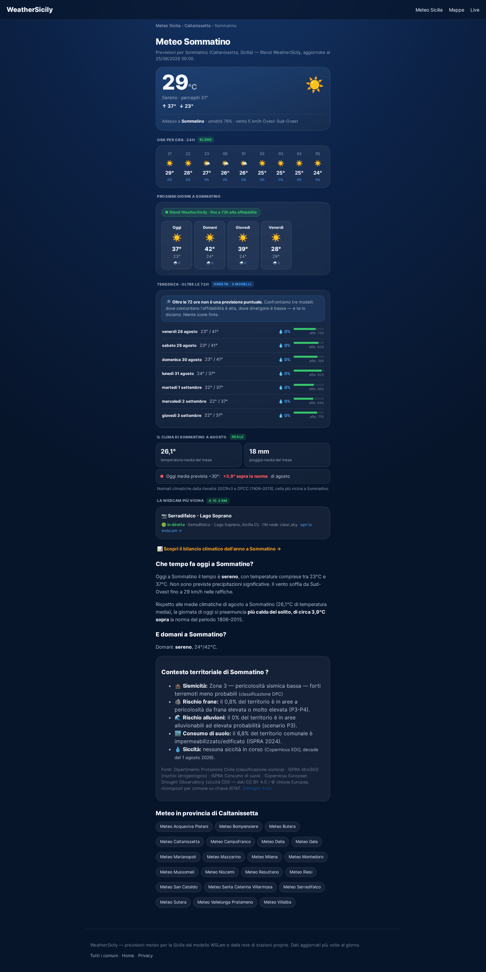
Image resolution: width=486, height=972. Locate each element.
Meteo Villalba (277, 902)
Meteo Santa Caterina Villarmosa (240, 886)
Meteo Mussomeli (177, 872)
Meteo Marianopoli (178, 856)
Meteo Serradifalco (302, 886)
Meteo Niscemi (219, 872)
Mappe (456, 10)
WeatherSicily (30, 10)
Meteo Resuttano (262, 872)
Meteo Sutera (173, 902)
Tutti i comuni (104, 955)
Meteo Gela (307, 841)
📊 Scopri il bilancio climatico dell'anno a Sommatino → (219, 548)
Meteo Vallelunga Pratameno (225, 902)
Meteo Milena (265, 856)
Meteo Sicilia (429, 10)
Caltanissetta (197, 25)
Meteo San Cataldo (178, 886)
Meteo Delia (273, 841)
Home (128, 955)
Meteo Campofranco (231, 841)
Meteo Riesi (301, 872)
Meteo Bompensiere (238, 826)
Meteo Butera (282, 826)
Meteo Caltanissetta (180, 841)
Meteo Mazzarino (224, 856)
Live (474, 10)
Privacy (145, 955)
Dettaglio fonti (257, 788)
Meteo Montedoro (306, 856)
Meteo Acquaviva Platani (184, 826)
